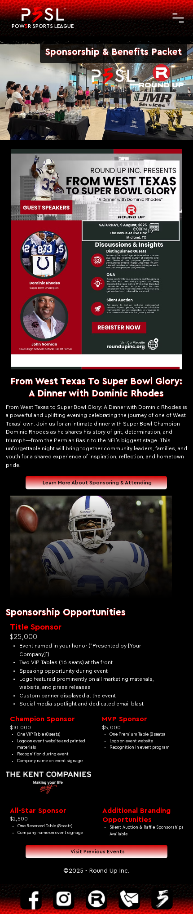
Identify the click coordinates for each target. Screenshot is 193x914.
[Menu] (178, 18)
